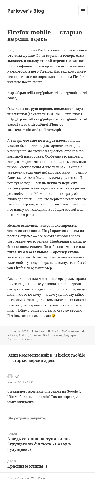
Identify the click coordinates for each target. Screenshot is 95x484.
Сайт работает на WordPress (26, 478)
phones (57, 335)
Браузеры (69, 335)
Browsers (36, 335)
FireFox (56, 331)
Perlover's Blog (25, 10)
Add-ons (12, 335)
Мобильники (70, 331)
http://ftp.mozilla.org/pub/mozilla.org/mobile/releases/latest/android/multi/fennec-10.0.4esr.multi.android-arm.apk (47, 124)
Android (23, 335)
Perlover (40, 331)
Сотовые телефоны (19, 339)
